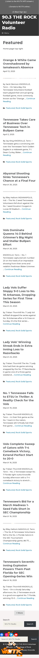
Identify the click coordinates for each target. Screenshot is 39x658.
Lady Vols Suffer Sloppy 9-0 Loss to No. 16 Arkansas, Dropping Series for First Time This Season (19, 295)
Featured (10, 108)
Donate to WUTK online (19, 7)
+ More (19, 613)
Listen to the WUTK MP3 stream (19, 1)
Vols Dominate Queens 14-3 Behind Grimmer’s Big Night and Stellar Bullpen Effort (18, 237)
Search (6, 620)
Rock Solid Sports (24, 108)
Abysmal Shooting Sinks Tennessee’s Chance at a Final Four (19, 177)
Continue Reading (13, 269)
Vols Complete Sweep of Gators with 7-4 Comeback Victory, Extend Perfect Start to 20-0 (19, 451)
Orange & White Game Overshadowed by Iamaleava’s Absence (19, 63)
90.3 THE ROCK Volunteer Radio (19, 22)
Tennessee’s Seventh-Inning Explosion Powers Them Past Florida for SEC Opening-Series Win (19, 569)
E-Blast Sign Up (19, 12)
